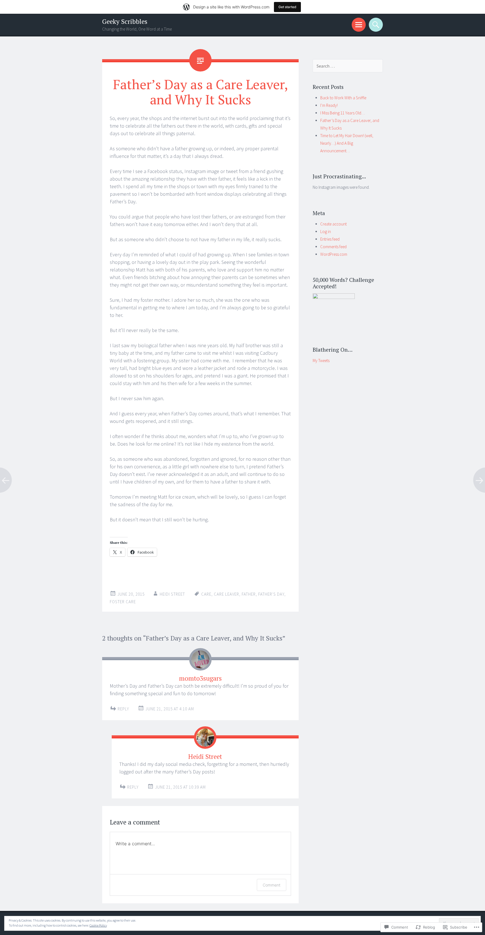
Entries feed (330, 239)
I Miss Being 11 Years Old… (342, 113)
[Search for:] (348, 66)
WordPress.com (333, 254)
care (206, 594)
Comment (271, 885)
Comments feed (333, 246)
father (249, 594)
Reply (123, 708)
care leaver (226, 594)
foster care (123, 601)
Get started (287, 7)
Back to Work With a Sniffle (343, 97)
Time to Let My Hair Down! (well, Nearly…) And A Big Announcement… (346, 143)
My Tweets (321, 360)
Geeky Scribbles (124, 21)
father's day (271, 594)
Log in (325, 231)
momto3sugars (200, 678)
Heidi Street (172, 594)
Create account (333, 224)
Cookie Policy (98, 925)
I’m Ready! (329, 105)
